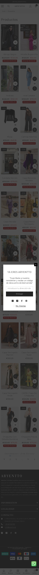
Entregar (19, 294)
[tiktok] (17, 301)
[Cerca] (35, 264)
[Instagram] (12, 301)
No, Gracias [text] (21, 306)
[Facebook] (22, 301)
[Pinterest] (26, 301)
